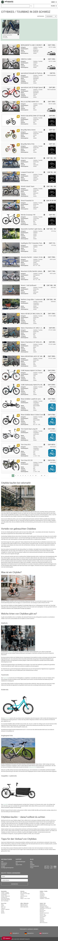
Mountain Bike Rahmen (5, 899)
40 (41, 475)
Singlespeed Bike (32, 767)
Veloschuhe (42, 921)
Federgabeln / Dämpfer (44, 906)
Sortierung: (40, 16)
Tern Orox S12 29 (26, 460)
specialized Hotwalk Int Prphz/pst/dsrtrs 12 (35, 73)
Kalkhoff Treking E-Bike (7, 35)
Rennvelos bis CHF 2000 (25, 893)
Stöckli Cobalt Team (27, 186)
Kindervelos (42, 896)
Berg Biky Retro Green (28, 130)
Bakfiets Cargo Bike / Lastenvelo (32, 299)
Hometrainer (42, 919)
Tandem (2, 905)
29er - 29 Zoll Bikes (4, 900)
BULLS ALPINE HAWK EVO (30, 102)
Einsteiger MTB (4, 897)
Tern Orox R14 (25, 444)
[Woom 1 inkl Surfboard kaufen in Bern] (11, 290)
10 (35, 475)
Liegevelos (3, 908)
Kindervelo (7, 718)
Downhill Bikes (4, 894)
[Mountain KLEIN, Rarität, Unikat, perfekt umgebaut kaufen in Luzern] (11, 276)
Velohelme (42, 920)
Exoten (2, 904)
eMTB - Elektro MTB (24, 906)
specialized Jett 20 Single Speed (32, 87)
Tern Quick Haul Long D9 (29, 429)
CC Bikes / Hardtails (5, 892)
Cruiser (2, 910)
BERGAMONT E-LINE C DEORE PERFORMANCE (36, 45)
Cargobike (5, 804)
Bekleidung (42, 911)
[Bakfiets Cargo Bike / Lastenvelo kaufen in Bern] (11, 304)
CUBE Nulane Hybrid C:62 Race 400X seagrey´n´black (38, 370)
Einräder (2, 911)
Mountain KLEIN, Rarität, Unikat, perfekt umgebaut (38, 271)
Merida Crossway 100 (28, 215)
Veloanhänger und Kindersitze (45, 908)
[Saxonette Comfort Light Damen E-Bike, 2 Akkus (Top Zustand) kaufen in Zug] (11, 233)
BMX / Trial (3, 906)
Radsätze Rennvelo (43, 905)
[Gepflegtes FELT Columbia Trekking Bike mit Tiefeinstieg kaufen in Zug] (11, 247)
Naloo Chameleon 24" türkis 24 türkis (33, 342)
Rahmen (22, 897)
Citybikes (41, 892)
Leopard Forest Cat (27, 172)
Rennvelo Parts (42, 910)
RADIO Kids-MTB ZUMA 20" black (32, 116)
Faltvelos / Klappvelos (5, 909)
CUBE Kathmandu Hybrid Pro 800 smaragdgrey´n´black (39, 385)
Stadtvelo (10, 651)
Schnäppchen (42, 894)
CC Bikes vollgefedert (5, 893)
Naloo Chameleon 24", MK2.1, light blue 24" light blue (38, 328)
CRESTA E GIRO (26, 59)
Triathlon (22, 894)
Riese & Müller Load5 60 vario (31, 399)
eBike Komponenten (43, 922)
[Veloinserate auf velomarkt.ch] (7, 1)
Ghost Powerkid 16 (27, 200)
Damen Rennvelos (23, 896)
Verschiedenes (42, 916)
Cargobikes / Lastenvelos (44, 898)
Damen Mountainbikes (5, 898)
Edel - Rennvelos (23, 892)
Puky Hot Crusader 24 (28, 158)
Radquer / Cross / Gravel (25, 898)
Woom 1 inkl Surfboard (28, 285)
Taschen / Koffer (43, 915)
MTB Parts (42, 909)
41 (44, 475)
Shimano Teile (42, 914)
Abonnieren (14, 884)
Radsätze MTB (42, 904)
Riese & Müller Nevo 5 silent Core (32, 415)
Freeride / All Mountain (5, 896)
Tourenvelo (5, 677)
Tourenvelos (42, 893)
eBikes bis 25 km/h (24, 904)
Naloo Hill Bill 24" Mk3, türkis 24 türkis (33, 314)
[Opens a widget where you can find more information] (7, 938)
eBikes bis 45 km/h (24, 905)
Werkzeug (42, 917)
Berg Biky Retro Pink (27, 144)
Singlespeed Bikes (43, 897)
